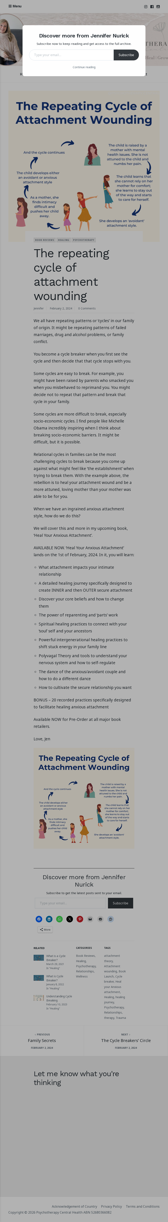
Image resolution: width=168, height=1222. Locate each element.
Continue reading (84, 67)
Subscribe (126, 55)
